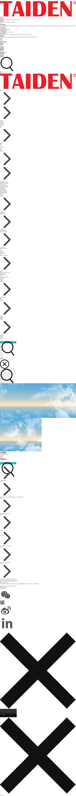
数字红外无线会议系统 (34, 25)
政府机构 (6, 19)
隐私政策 (1, 588)
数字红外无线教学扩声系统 (5, 37)
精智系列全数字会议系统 (12, 25)
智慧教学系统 (12, 37)
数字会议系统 (2, 181)
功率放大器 (18, 34)
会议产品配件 (3, 27)
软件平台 (1, 195)
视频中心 (1, 298)
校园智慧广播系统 (17, 37)
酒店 (19, 19)
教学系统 (1, 143)
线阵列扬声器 (3, 34)
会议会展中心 (2, 19)
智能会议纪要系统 (52, 25)
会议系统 (1, 120)
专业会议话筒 (2, 211)
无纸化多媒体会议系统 (26, 25)
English (3, 73)
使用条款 (4, 588)
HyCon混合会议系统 (59, 25)
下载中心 (1, 299)
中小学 (5, 22)
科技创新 (1, 336)
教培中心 (14, 22)
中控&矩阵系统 (2, 229)
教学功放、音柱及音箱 (28, 37)
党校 (12, 22)
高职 (3, 22)
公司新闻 (1, 316)
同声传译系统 (41, 25)
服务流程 (8, 513)
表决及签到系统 (46, 25)
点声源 (10, 34)
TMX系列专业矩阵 (10, 32)
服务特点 (4, 513)
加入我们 (1, 337)
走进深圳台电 (2, 335)
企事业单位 (14, 19)
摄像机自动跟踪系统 (66, 25)
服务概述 (1, 513)
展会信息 (1, 317)
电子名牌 (71, 25)
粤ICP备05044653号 (3, 587)
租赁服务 (1, 38)
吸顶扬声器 (13, 34)
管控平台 (22, 37)
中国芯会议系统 (19, 25)
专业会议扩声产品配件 (27, 34)
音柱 (8, 34)
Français (6, 73)
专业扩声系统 (2, 247)
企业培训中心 (8, 22)
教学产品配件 (34, 37)
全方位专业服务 (2, 297)
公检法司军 (10, 19)
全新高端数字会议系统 (4, 25)
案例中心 (1, 39)
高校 (1, 22)
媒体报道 (1, 318)
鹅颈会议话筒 (8, 29)
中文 (1, 73)
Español (9, 73)
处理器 (22, 34)
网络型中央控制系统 (3, 32)
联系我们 (1, 338)
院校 (17, 19)
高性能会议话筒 (3, 29)
